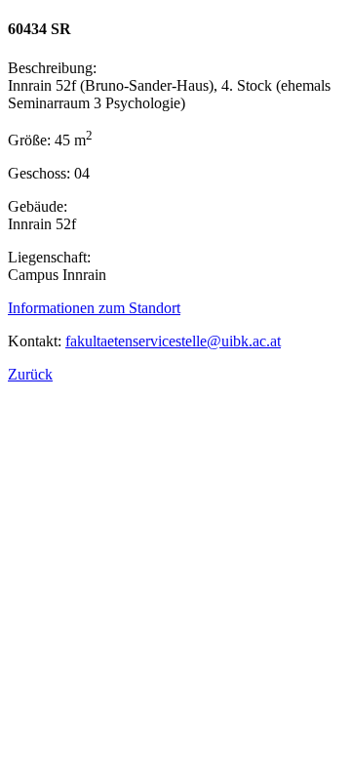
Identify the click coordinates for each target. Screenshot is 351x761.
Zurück (30, 374)
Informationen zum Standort (94, 308)
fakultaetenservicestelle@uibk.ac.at (173, 341)
